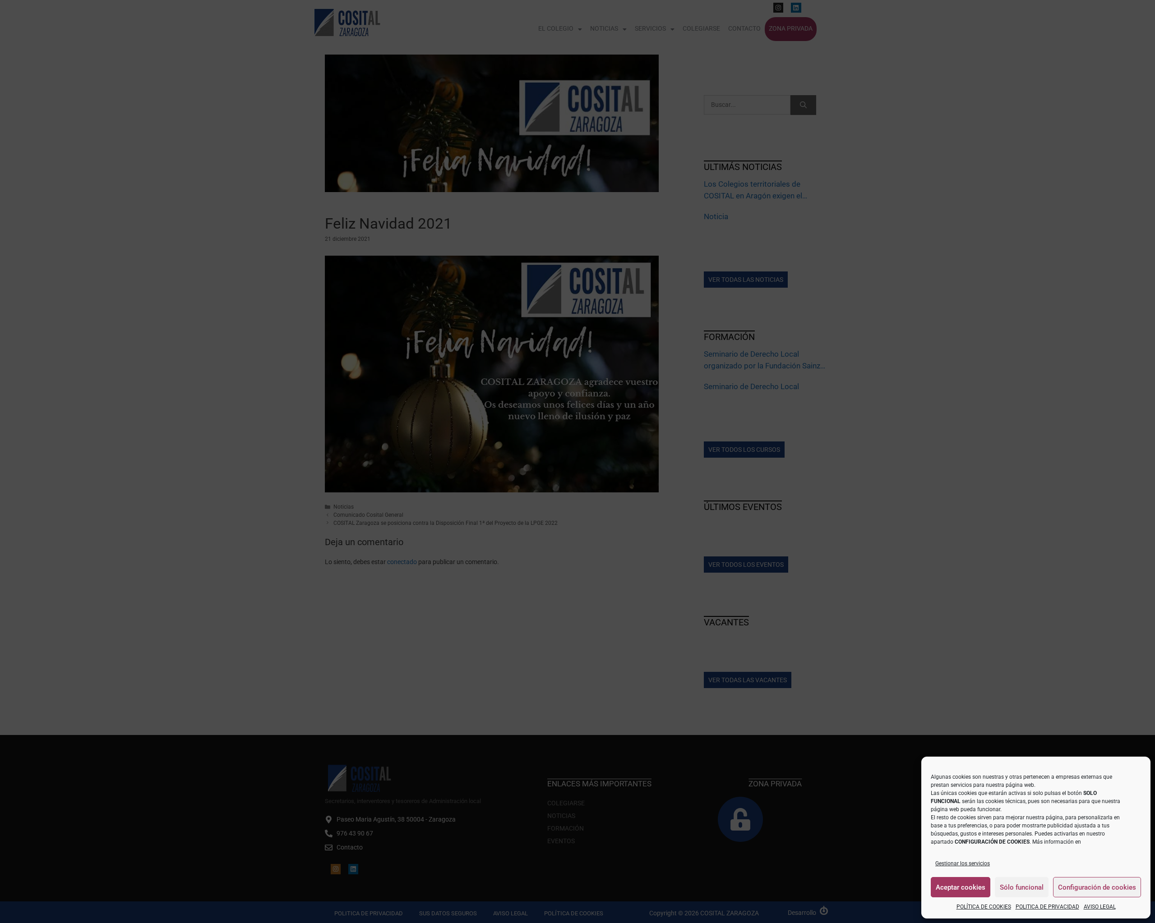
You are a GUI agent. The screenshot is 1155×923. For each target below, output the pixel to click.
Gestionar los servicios (962, 863)
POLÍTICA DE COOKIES (983, 907)
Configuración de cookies (1097, 887)
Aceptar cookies (960, 887)
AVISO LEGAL (1100, 907)
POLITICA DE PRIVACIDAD (1047, 907)
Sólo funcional (1022, 887)
